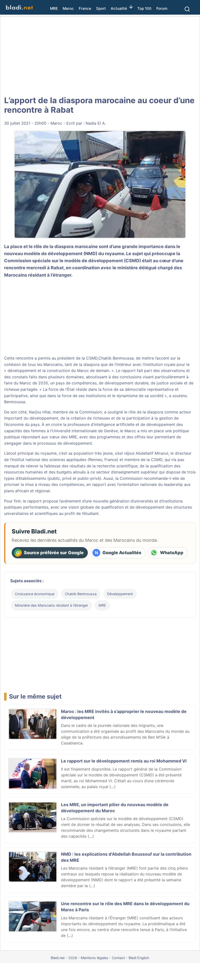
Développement (120, 594)
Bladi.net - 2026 (64, 958)
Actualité (119, 8)
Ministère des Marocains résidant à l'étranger (51, 605)
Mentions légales (94, 958)
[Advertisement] (100, 56)
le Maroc (128, 430)
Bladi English (139, 958)
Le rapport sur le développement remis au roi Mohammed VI (124, 760)
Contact (118, 958)
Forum (161, 8)
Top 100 (144, 8)
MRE (54, 8)
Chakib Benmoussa (116, 358)
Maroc (68, 8)
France (85, 8)
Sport (101, 8)
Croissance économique (34, 594)
